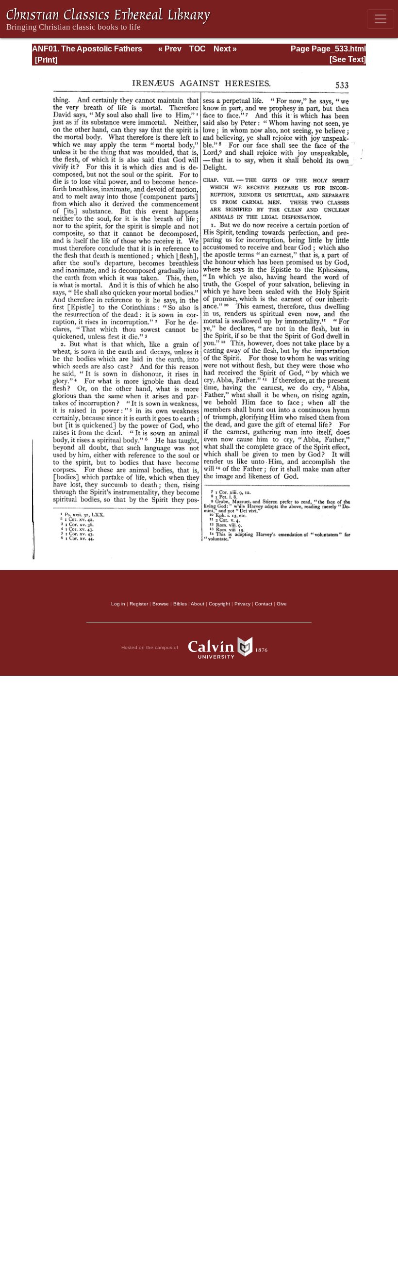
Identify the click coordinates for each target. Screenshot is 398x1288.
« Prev (170, 49)
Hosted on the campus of (150, 647)
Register (139, 603)
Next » (225, 49)
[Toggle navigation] (380, 19)
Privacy (242, 603)
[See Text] (348, 59)
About (197, 603)
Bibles (180, 603)
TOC (197, 49)
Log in (118, 603)
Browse (160, 603)
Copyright (219, 603)
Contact (263, 603)
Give (282, 603)
